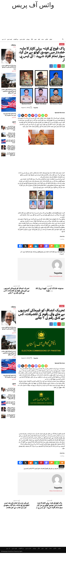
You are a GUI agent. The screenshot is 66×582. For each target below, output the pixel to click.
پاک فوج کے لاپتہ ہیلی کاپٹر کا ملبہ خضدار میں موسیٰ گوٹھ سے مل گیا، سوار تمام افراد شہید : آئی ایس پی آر (42, 253)
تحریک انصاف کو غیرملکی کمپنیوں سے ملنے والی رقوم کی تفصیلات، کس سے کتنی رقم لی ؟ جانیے (16, 290)
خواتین (51, 39)
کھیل (39, 39)
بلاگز (32, 39)
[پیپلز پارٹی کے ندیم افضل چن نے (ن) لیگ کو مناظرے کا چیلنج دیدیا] (8, 56)
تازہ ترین (4, 39)
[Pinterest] (59, 66)
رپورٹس (27, 39)
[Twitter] (55, 66)
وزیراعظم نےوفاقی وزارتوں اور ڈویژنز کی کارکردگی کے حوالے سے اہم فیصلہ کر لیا (11, 147)
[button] (63, 39)
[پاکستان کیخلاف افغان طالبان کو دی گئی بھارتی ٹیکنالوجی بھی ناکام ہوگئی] (8, 80)
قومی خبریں (9, 39)
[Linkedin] (29, 115)
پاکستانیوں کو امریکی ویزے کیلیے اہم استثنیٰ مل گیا (9, 114)
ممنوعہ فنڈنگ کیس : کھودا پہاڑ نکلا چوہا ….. (49, 289)
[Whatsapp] (42, 115)
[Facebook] (51, 66)
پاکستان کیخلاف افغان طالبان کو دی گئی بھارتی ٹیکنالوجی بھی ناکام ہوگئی (8, 91)
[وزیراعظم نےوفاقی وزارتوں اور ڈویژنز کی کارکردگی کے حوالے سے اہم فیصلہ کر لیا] (3, 147)
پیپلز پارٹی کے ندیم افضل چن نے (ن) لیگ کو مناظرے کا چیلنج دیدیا (9, 67)
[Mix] (39, 115)
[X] (22, 115)
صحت (42, 39)
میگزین (46, 39)
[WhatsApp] (63, 66)
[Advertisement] (33, 24)
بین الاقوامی (15, 39)
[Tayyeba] (31, 107)
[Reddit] (26, 115)
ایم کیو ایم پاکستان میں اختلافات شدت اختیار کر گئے (10, 154)
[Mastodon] (36, 115)
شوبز (35, 39)
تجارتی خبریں (22, 39)
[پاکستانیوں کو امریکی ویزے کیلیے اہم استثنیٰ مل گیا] (8, 104)
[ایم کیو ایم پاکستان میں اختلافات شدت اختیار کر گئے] (3, 154)
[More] (46, 115)
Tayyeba (35, 107)
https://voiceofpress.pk (55, 276)
